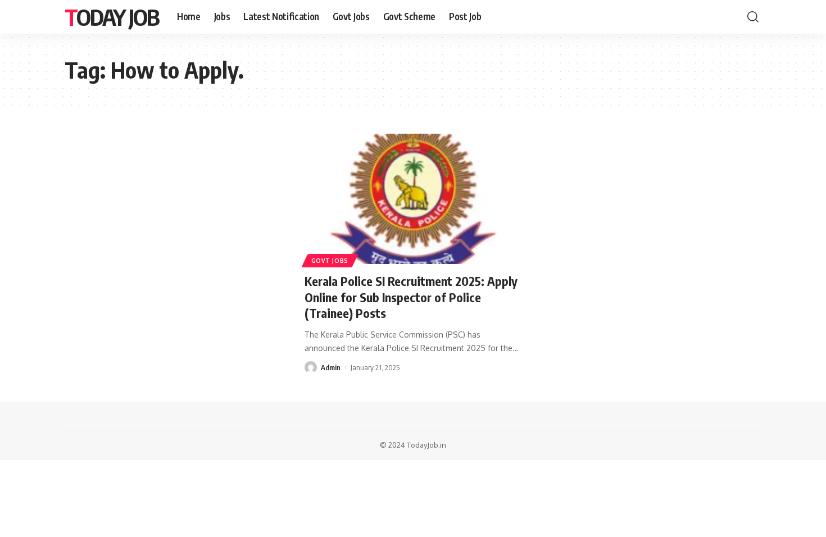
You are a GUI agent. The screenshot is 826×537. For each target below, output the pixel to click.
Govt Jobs (329, 260)
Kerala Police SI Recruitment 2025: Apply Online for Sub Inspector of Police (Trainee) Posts (411, 297)
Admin (331, 367)
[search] (753, 16)
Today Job (112, 16)
